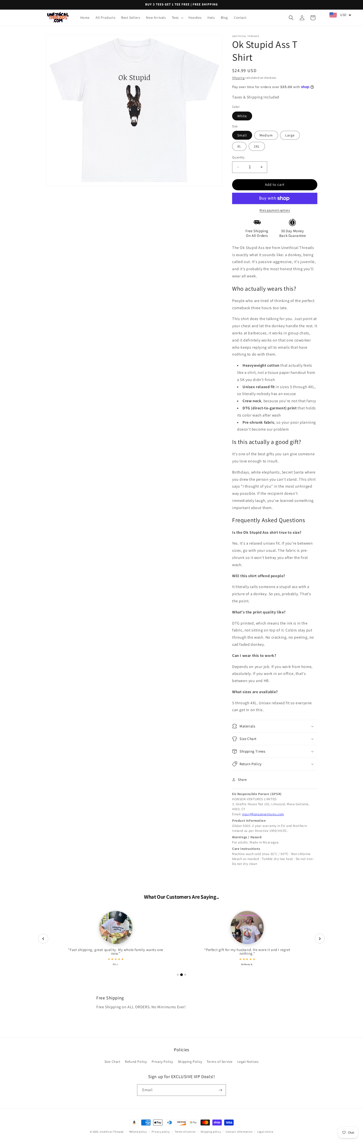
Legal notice (265, 1131)
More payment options (275, 210)
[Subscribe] (220, 1090)
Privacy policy (161, 1131)
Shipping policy (211, 1131)
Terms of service (185, 1131)
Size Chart (112, 1061)
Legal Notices (248, 1061)
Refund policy (138, 1131)
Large (290, 135)
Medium (266, 135)
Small (242, 135)
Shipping (238, 77)
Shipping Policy (190, 1061)
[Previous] (43, 939)
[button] (177, 17)
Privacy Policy (162, 1061)
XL (239, 146)
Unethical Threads (112, 1131)
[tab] (178, 975)
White (242, 116)
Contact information (239, 1131)
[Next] (320, 939)
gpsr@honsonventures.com (263, 814)
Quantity (238, 157)
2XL (257, 146)
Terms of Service (220, 1061)
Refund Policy (136, 1061)
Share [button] (242, 779)
